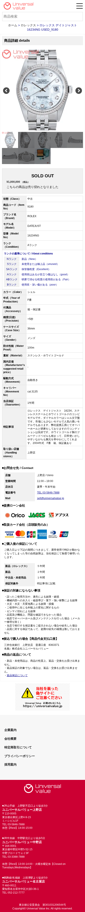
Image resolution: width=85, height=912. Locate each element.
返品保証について (17, 675)
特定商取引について (18, 747)
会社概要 (10, 738)
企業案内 (10, 730)
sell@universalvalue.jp (50, 498)
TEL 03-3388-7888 (13, 856)
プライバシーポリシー (19, 756)
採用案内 (10, 764)
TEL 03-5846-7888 (48, 492)
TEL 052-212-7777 (13, 892)
